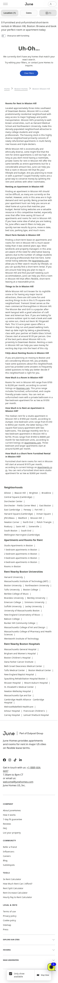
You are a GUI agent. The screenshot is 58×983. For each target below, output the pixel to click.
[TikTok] (15, 760)
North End (28, 522)
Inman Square (43, 513)
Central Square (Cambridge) (18, 497)
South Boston (10, 530)
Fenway (27, 509)
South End (26, 530)
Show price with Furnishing (18, 36)
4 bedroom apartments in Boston (20, 562)
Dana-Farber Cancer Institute (18, 661)
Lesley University (33, 606)
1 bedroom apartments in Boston (20, 549)
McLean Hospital (12, 682)
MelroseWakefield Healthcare (18, 706)
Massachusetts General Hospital (20, 649)
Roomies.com (23, 388)
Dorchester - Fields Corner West (20, 505)
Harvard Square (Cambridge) (18, 513)
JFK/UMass (9, 518)
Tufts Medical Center (14, 670)
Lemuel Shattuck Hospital (36, 715)
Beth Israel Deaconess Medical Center (23, 666)
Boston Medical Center (39, 670)
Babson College (12, 618)
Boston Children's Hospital (17, 657)
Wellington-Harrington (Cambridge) (22, 534)
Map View (45, 975)
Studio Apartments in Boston (18, 545)
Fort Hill (38, 509)
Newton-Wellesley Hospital (17, 691)
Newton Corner (11, 522)
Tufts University (12, 589)
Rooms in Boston (12, 566)
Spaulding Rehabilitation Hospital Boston (24, 678)
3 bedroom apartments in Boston (20, 558)
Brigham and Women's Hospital (20, 653)
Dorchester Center (13, 501)
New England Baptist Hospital (19, 674)
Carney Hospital (12, 715)
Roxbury (8, 526)
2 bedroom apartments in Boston (20, 553)
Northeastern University (37, 585)
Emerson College (12, 602)
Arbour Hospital (12, 710)
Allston (7, 492)
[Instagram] (9, 760)
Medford (22, 518)
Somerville (34, 526)
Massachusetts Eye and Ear (17, 695)
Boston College (30, 589)
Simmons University (34, 602)
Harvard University (13, 577)
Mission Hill (36, 518)
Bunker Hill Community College (19, 623)
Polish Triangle (44, 522)
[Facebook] (4, 760)
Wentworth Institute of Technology (21, 638)
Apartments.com (40, 260)
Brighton (33, 492)
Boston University (13, 585)
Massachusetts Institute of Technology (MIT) (26, 581)
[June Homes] (24, 735)
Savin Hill (20, 526)
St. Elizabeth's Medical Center (19, 686)
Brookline (46, 492)
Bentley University (36, 597)
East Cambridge (12, 509)
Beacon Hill (20, 492)
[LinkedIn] (20, 760)
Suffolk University (13, 606)
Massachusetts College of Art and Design (24, 627)
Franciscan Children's (34, 710)
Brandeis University (14, 597)
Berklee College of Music (16, 593)
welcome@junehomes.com (18, 781)
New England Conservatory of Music (22, 614)
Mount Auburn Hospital (36, 682)
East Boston (45, 505)
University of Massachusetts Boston (22, 610)
